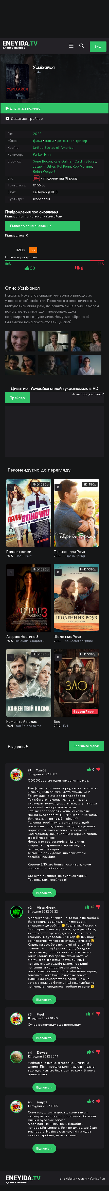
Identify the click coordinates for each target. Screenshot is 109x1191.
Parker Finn (42, 154)
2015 (9, 556)
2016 (57, 556)
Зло (57, 721)
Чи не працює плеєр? (88, 394)
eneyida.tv (67, 1178)
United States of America (53, 147)
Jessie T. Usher (44, 166)
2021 (9, 726)
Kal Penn (64, 166)
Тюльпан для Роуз (69, 551)
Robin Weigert (44, 171)
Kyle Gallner (63, 161)
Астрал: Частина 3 (22, 636)
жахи (49, 141)
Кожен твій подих (21, 721)
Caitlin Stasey (85, 161)
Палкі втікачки (18, 551)
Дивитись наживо (25, 108)
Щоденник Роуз (67, 636)
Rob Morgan (82, 166)
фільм (37, 141)
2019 (57, 726)
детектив (64, 141)
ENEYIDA (20, 44)
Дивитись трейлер (26, 118)
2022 (37, 134)
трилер (81, 141)
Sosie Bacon (42, 161)
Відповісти (44, 893)
